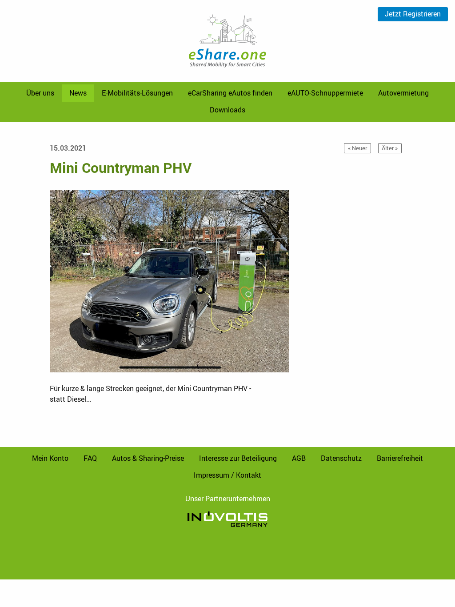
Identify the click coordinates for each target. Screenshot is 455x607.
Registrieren (413, 14)
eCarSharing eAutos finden (230, 93)
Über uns (40, 93)
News (78, 93)
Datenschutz (341, 458)
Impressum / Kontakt (227, 475)
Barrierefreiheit (400, 458)
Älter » (390, 148)
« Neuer (357, 148)
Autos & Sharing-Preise (148, 458)
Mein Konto (50, 458)
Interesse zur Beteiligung (238, 458)
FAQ (90, 458)
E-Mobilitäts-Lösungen (137, 93)
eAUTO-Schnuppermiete (325, 93)
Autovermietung (403, 93)
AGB (299, 458)
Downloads (227, 110)
